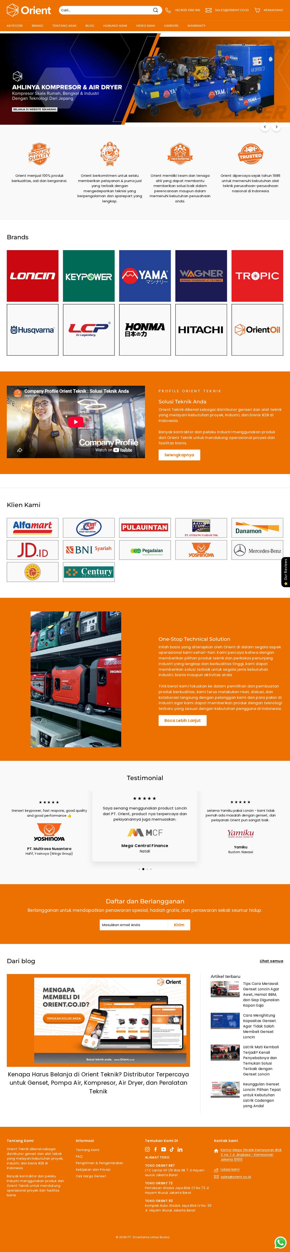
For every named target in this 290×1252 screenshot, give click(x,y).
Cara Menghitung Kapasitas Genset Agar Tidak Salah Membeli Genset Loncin (259, 1026)
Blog (89, 25)
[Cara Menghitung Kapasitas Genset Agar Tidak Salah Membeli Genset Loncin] (225, 1021)
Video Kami (145, 25)
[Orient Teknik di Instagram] (147, 1149)
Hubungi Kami (115, 25)
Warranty (196, 25)
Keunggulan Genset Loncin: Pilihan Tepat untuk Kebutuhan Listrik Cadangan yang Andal (262, 1095)
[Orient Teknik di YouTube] (163, 1149)
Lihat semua (271, 961)
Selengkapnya (179, 455)
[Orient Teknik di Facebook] (155, 1149)
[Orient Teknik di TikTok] (171, 1149)
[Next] (276, 126)
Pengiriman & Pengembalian (99, 1163)
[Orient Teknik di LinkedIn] (180, 1149)
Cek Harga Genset (91, 1176)
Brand (37, 25)
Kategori (15, 25)
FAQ (79, 1156)
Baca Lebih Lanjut (182, 720)
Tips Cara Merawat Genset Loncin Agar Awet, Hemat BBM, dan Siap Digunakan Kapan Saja (261, 994)
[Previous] (265, 126)
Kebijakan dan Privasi (93, 1169)
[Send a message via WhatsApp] (280, 1242)
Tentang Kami (64, 25)
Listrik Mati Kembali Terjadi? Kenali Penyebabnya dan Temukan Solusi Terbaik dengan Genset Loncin (261, 1060)
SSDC (150, 1242)
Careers (171, 25)
